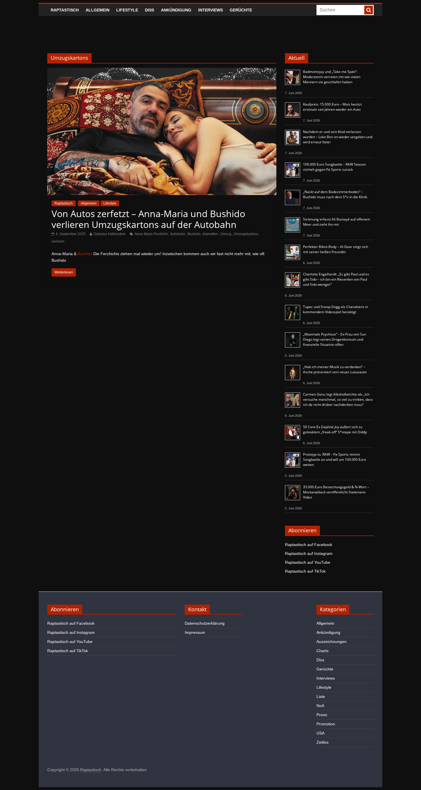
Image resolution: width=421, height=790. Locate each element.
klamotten (210, 234)
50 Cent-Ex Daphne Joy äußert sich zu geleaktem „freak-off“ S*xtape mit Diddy (335, 429)
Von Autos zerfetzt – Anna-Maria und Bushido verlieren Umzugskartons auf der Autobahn (148, 219)
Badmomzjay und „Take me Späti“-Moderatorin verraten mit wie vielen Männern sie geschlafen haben (331, 76)
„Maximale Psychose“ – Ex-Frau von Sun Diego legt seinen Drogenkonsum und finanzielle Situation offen (334, 339)
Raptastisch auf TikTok (305, 571)
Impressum (195, 632)
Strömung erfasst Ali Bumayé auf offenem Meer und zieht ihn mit (336, 222)
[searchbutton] (368, 10)
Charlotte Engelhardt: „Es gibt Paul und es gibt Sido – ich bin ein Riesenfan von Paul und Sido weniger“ (336, 279)
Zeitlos (322, 742)
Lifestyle (127, 10)
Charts (322, 650)
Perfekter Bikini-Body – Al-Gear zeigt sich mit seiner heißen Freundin (335, 249)
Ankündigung (176, 10)
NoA (320, 705)
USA (320, 733)
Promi (321, 714)
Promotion (325, 724)
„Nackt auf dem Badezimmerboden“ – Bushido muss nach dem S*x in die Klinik (335, 194)
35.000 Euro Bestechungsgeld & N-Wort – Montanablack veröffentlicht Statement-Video (336, 492)
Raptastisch (65, 10)
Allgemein (97, 10)
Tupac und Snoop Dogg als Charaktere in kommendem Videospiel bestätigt (335, 309)
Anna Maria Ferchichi (151, 234)
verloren (58, 241)
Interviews (210, 10)
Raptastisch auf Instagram (309, 553)
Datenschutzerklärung (205, 623)
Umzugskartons (246, 234)
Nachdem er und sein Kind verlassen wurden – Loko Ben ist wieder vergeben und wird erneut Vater (337, 136)
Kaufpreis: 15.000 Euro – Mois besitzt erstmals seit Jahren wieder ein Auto (332, 107)
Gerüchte (241, 10)
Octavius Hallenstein (110, 234)
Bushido (194, 234)
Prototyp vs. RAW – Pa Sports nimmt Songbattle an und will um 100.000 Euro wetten (334, 459)
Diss (149, 10)
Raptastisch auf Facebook (308, 544)
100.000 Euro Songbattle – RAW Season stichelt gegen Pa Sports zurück (334, 167)
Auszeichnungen (331, 641)
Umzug (225, 234)
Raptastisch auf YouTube (307, 562)
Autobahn (177, 234)
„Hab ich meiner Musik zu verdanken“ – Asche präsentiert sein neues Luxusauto (335, 369)
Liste (320, 696)
